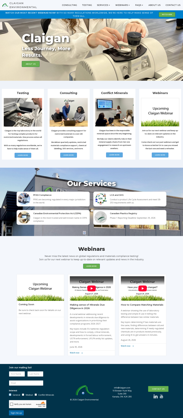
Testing (87, 5)
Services (102, 5)
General (16, 395)
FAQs (138, 5)
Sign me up (16, 412)
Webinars (121, 5)
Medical (29, 395)
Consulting (69, 5)
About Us (155, 5)
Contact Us (173, 5)
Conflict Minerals (46, 395)
